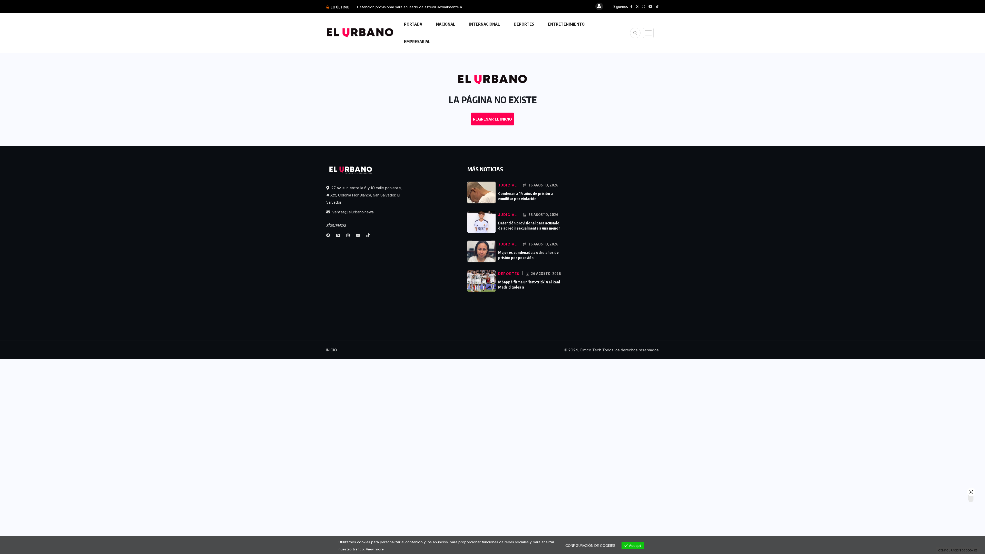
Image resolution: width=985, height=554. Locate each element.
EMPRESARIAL (417, 41)
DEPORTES (524, 24)
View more (375, 549)
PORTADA (413, 24)
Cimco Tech (590, 350)
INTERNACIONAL (484, 24)
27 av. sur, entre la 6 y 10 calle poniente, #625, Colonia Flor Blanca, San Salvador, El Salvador (364, 195)
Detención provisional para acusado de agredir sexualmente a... (410, 7)
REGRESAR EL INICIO (492, 119)
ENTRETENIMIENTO (566, 24)
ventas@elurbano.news (352, 212)
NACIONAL (445, 24)
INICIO (331, 350)
